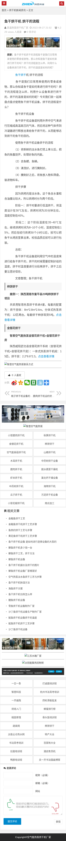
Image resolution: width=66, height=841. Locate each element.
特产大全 (49, 734)
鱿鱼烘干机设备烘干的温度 (22, 617)
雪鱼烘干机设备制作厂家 (21, 606)
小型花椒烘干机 (16, 503)
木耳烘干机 (16, 460)
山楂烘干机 (50, 452)
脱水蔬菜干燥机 (49, 469)
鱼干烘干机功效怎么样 (20, 594)
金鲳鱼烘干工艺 (16, 518)
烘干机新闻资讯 (17, 10)
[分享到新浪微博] (14, 382)
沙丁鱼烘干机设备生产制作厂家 (25, 611)
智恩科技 (16, 692)
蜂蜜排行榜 (50, 709)
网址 (37, 791)
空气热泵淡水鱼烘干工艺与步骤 (25, 576)
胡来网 (16, 725)
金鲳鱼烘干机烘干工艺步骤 (22, 524)
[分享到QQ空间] (20, 382)
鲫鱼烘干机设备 (16, 559)
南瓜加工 (49, 503)
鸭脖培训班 (16, 759)
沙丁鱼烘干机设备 (17, 629)
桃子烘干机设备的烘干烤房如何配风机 (31, 394)
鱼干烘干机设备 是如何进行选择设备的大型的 (32, 541)
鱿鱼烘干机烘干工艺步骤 (21, 623)
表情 (58, 821)
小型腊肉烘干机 (16, 435)
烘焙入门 (16, 709)
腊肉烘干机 (16, 469)
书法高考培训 (16, 742)
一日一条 (16, 683)
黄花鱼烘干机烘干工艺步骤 (22, 536)
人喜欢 (16, 375)
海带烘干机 (50, 486)
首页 (4, 10)
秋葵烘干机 (50, 435)
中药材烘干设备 (49, 460)
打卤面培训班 (49, 683)
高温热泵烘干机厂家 (17, 27)
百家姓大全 (50, 742)
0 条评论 (31, 32)
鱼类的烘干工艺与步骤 (20, 530)
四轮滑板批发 (49, 700)
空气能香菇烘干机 (16, 452)
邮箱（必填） (42, 783)
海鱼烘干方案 (15, 588)
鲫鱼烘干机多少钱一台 (20, 547)
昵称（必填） (42, 775)
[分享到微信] (27, 382)
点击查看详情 (46, 356)
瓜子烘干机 (16, 494)
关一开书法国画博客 (49, 759)
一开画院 (16, 700)
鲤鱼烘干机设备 (16, 600)
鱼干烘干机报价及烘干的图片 (23, 565)
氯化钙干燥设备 (49, 477)
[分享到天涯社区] (40, 382)
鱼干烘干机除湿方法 (19, 582)
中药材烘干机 (16, 486)
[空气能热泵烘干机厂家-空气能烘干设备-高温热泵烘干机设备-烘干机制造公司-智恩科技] (33, 4)
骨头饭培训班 (49, 717)
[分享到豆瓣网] (33, 382)
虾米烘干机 (16, 477)
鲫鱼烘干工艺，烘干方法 (21, 553)
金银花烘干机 (16, 443)
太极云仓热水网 (16, 734)
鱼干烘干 (20, 74)
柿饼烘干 (49, 443)
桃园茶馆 (16, 717)
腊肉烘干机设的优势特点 (46, 394)
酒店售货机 (50, 751)
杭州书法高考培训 (49, 692)
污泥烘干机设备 (49, 494)
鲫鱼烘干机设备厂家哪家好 (22, 570)
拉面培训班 (16, 751)
